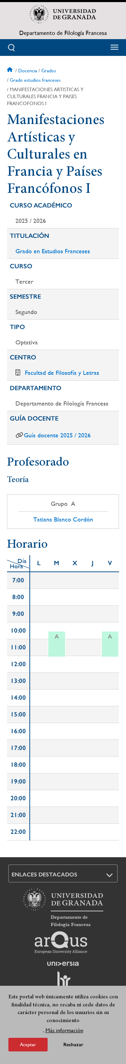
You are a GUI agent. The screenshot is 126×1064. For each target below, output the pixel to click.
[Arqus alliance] (61, 942)
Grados (48, 70)
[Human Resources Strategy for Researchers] (63, 982)
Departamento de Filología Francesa (63, 32)
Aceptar (28, 1044)
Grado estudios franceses (35, 80)
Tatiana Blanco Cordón (63, 519)
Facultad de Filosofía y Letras (62, 372)
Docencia (27, 70)
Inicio (10, 70)
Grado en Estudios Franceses (52, 251)
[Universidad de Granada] (63, 14)
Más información (64, 1030)
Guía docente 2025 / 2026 (57, 435)
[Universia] (63, 964)
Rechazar (73, 1045)
